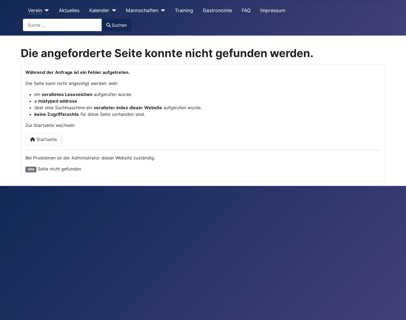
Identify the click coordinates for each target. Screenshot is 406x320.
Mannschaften (142, 10)
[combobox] (62, 25)
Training (184, 10)
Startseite (46, 139)
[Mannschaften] (161, 10)
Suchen (119, 25)
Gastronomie (217, 10)
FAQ (246, 10)
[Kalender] (112, 10)
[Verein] (45, 10)
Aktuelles (69, 10)
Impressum (272, 10)
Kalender (99, 10)
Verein (35, 10)
